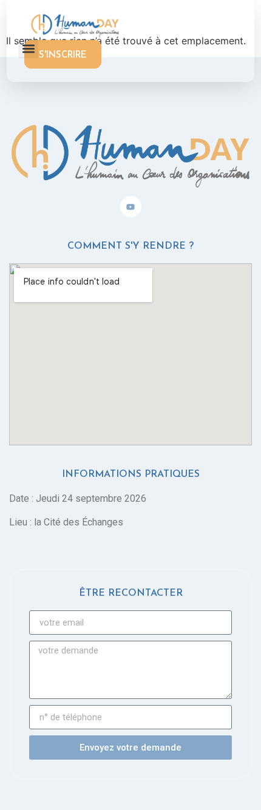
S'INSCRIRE (63, 55)
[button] (28, 48)
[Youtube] (130, 206)
